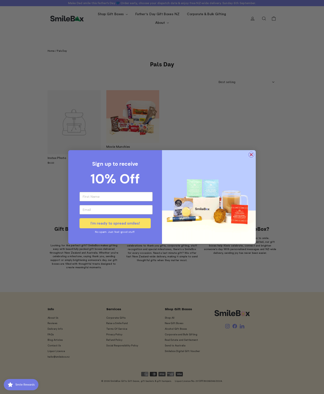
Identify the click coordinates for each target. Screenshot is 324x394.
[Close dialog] (251, 155)
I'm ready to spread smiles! (115, 223)
